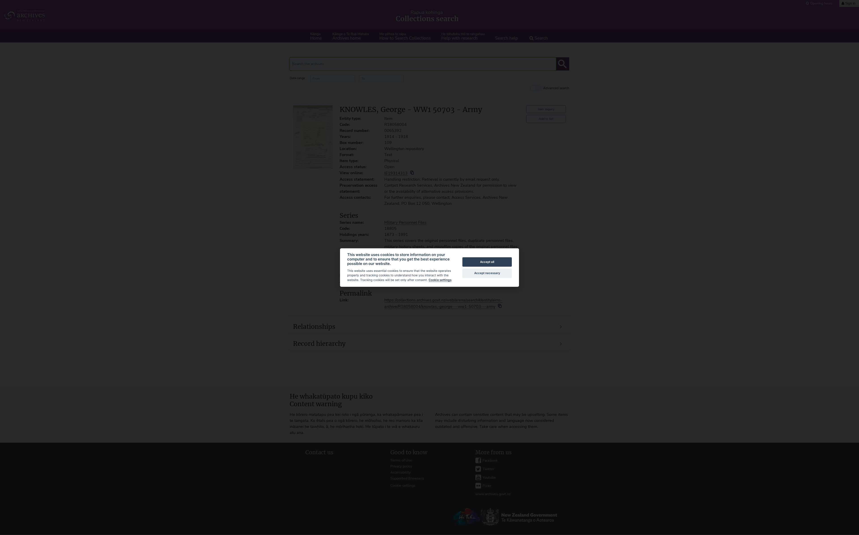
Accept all (487, 262)
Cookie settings (440, 280)
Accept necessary (487, 273)
